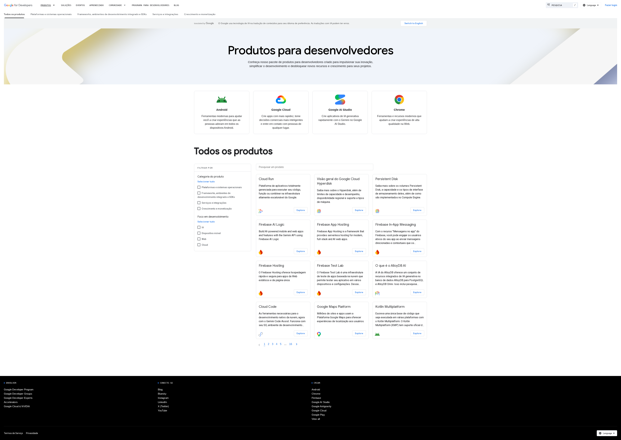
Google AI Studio (321, 402)
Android (316, 389)
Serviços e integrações (165, 14)
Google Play (318, 414)
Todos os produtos (14, 14)
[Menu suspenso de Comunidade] (126, 5)
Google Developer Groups (18, 393)
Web (204, 239)
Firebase (316, 398)
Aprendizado (96, 5)
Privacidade (32, 433)
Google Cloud (319, 410)
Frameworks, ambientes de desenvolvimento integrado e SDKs (112, 14)
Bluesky (162, 393)
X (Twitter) (163, 406)
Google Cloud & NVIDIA (17, 406)
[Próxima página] (296, 344)
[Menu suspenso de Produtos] (55, 5)
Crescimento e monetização (199, 14)
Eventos (80, 5)
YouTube (162, 410)
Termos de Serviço (13, 433)
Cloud (205, 245)
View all (316, 419)
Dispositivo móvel (211, 233)
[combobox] (562, 5)
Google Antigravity (321, 406)
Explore (301, 210)
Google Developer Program (18, 389)
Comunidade (115, 5)
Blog (176, 5)
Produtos (46, 5)
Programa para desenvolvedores (150, 5)
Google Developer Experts (18, 398)
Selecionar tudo (206, 181)
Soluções (66, 5)
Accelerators (11, 402)
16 (290, 344)
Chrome (316, 393)
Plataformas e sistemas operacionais (51, 14)
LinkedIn (162, 402)
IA (203, 227)
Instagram (163, 398)
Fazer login (611, 5)
